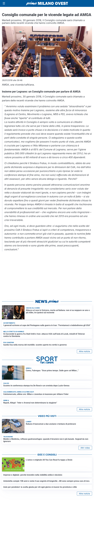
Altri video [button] (85, 448)
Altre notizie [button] (84, 351)
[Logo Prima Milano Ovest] (47, 3)
